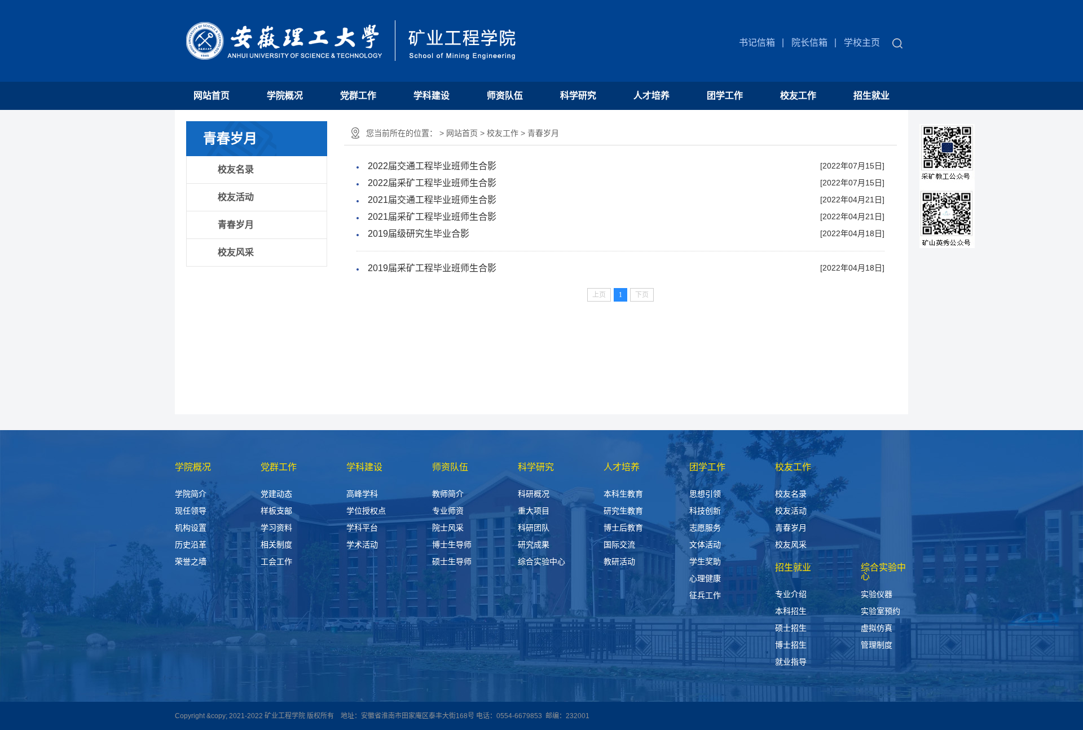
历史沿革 (190, 544)
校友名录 (236, 169)
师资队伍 (505, 95)
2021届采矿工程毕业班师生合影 (432, 217)
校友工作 (798, 95)
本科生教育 (623, 494)
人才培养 (651, 95)
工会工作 (276, 561)
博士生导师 (452, 544)
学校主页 (862, 42)
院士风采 (448, 528)
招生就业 (871, 95)
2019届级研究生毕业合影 (418, 233)
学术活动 (362, 544)
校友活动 (236, 197)
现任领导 (190, 511)
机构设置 (190, 528)
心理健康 (705, 578)
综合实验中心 (541, 561)
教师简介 (448, 494)
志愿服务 (705, 528)
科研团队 (533, 528)
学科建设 (431, 95)
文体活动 (705, 544)
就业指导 (791, 662)
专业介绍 (791, 594)
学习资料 (276, 528)
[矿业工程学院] (346, 32)
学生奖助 (705, 561)
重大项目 (533, 511)
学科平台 (362, 528)
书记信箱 (757, 42)
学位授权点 (366, 511)
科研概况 (533, 494)
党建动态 (276, 494)
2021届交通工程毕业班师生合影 (432, 200)
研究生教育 (623, 511)
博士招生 (791, 645)
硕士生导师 (452, 561)
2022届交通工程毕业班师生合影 (432, 166)
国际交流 (619, 544)
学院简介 (190, 494)
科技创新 (705, 511)
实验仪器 (876, 594)
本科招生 (791, 611)
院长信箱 (809, 42)
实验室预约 (880, 611)
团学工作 (725, 95)
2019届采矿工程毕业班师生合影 (432, 268)
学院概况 (285, 95)
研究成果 (533, 544)
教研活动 (619, 561)
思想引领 (705, 494)
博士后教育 (623, 528)
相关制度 (276, 544)
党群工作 (358, 95)
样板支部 (276, 511)
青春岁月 (236, 224)
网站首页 (211, 95)
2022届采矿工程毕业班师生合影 (432, 183)
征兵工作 (705, 595)
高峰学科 (362, 494)
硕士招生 (791, 628)
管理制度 (876, 645)
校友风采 (236, 252)
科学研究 (578, 95)
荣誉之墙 (190, 561)
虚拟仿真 (876, 628)
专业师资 (448, 511)
